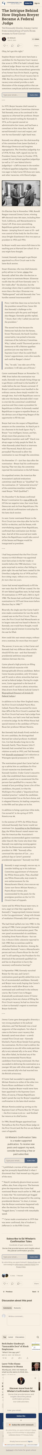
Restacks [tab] (17, 1308)
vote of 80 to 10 (30, 500)
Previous (9, 1292)
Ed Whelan (11, 38)
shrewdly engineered (15, 754)
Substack (9, 1450)
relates (26, 272)
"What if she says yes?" (11, 1352)
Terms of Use (32, 1262)
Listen (37, 39)
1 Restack (19, 1276)
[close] (35, 1378)
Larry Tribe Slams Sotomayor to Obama (12, 1365)
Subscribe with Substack (22, 1425)
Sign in (37, 3)
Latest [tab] (10, 1337)
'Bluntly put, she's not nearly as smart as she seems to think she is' (15, 1370)
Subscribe (28, 3)
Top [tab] (4, 1337)
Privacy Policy (28, 1435)
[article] (21, 1350)
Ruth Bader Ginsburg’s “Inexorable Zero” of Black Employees (15, 1346)
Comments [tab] (7, 1308)
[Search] (37, 1337)
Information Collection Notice (25, 1264)
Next (34, 1292)
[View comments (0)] (12, 45)
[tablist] (12, 1308)
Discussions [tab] (19, 1337)
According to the (22, 828)
